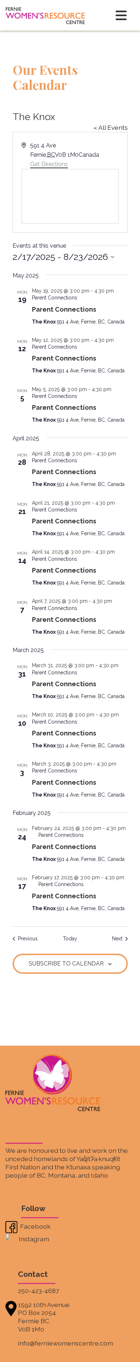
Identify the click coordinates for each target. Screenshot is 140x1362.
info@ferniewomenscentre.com (65, 1343)
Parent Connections (64, 309)
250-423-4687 (38, 1290)
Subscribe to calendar (66, 963)
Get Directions (49, 164)
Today (70, 938)
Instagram (34, 1238)
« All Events (110, 127)
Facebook (35, 1226)
